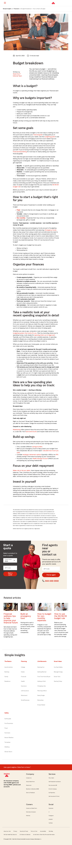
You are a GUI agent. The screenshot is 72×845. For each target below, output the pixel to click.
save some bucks (31, 431)
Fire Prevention (8, 723)
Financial (23, 676)
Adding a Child (41, 681)
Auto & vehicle (8, 667)
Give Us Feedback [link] (30, 792)
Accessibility (43, 831)
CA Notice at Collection (25, 834)
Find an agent (51, 575)
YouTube (51, 823)
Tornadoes (7, 742)
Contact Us (29, 777)
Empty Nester (41, 705)
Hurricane (7, 733)
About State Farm (30, 781)
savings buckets (37, 446)
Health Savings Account (40, 458)
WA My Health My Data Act (10, 834)
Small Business (25, 700)
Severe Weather (9, 737)
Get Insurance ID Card (54, 796)
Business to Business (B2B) (32, 789)
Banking (6, 672)
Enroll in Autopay (53, 789)
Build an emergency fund (26, 616)
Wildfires (7, 747)
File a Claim (51, 777)
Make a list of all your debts (21, 470)
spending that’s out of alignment (44, 335)
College (23, 667)
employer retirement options (32, 454)
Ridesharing (16, 429)
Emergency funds (50, 230)
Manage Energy (58, 672)
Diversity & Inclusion (31, 811)
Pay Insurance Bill (53, 785)
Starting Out (40, 667)
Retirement (24, 695)
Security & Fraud (24, 831)
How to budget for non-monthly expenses (44, 617)
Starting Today (58, 681)
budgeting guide (50, 136)
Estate (23, 672)
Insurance (24, 686)
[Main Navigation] (5, 3)
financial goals (37, 134)
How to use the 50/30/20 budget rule (60, 616)
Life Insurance (25, 690)
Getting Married (41, 672)
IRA (57, 454)
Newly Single (41, 695)
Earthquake (7, 718)
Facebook (51, 808)
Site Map (51, 831)
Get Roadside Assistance (55, 781)
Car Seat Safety (58, 667)
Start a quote (10, 574)
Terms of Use (34, 831)
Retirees (28, 815)
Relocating (40, 700)
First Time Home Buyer (43, 676)
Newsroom (28, 785)
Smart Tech (57, 676)
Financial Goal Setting (20, 151)
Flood (6, 728)
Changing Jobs (41, 686)
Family (6, 676)
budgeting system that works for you (25, 333)
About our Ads (7, 831)
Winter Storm (8, 751)
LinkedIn (51, 819)
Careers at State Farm (31, 808)
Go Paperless (52, 792)
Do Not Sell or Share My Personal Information (44, 834)
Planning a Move (42, 690)
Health (23, 681)
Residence (7, 681)
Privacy (15, 831)
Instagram (51, 815)
